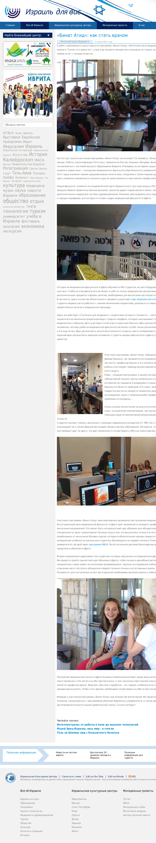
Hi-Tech (8, 133)
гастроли (16, 180)
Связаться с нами (71, 776)
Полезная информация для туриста (133, 755)
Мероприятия (79, 799)
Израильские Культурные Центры (38, 776)
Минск (75, 831)
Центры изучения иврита (136, 815)
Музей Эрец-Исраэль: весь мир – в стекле (85, 728)
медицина (35, 185)
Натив (6, 164)
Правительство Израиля (28, 164)
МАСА (39, 160)
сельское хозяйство (14, 206)
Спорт (7, 173)
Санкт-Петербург (81, 807)
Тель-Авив (21, 173)
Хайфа (8, 177)
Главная (10, 25)
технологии (15, 211)
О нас (142, 25)
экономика (32, 226)
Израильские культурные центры (73, 25)
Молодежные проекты (115, 25)
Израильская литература (17, 150)
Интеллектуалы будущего (75, 41)
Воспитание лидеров (134, 811)
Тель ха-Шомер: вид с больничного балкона (88, 732)
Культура (25, 827)
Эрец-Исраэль (37, 178)
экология (11, 226)
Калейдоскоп (18, 160)
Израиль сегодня (29, 799)
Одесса (76, 815)
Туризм (24, 819)
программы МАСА (98, 544)
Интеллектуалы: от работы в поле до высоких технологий (97, 724)
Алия (18, 133)
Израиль (33, 146)
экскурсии (12, 231)
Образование (27, 803)
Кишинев (77, 827)
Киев (74, 811)
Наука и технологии (31, 811)
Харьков (76, 823)
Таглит (127, 799)
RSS (133, 776)
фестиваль (30, 221)
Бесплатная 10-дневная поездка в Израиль (100, 755)
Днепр (75, 819)
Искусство (20, 155)
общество (15, 201)
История (38, 154)
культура (14, 185)
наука (20, 190)
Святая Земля (38, 168)
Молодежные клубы (134, 807)
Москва (76, 803)
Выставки (11, 137)
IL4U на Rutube (116, 776)
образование (32, 195)
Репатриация (15, 168)
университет (14, 216)
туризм (38, 211)
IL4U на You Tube (94, 776)
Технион (39, 173)
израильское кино (32, 181)
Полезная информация (21, 752)
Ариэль (28, 133)
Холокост (22, 177)
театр (31, 206)
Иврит (27, 142)
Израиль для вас (40, 11)
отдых (37, 201)
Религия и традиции (31, 831)
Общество (25, 823)
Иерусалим (13, 146)
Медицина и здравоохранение (36, 815)
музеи (8, 191)
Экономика (26, 807)
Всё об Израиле (34, 25)
